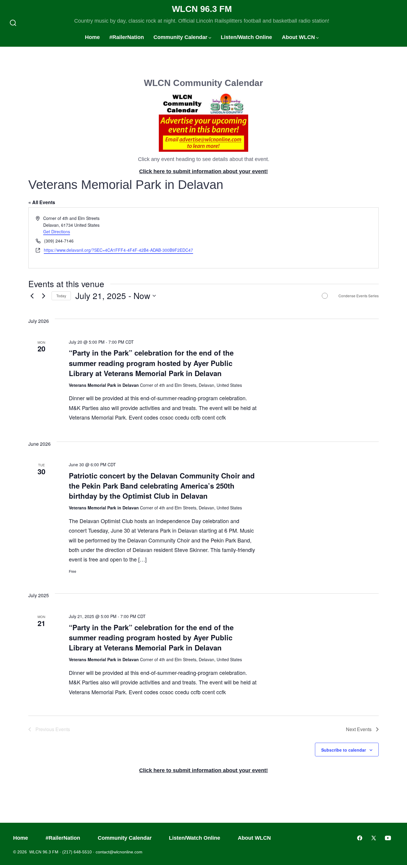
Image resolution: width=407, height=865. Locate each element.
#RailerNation (126, 37)
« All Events (41, 202)
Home (92, 37)
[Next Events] (43, 295)
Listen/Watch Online (246, 37)
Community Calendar (180, 37)
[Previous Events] (31, 295)
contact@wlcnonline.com (119, 852)
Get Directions (56, 231)
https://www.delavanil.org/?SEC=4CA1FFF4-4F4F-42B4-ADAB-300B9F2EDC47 (118, 250)
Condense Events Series (358, 295)
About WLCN (298, 37)
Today (61, 295)
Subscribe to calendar (343, 750)
